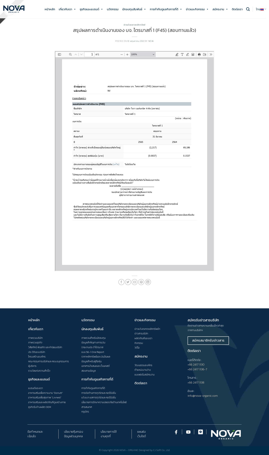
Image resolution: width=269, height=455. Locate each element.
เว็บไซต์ (141, 436)
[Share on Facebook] (121, 282)
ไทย (258, 9)
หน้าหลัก (50, 9)
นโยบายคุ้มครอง (73, 431)
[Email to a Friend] (135, 282)
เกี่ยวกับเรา (65, 9)
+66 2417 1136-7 (197, 369)
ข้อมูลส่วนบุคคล (73, 436)
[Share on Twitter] (128, 282)
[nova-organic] (14, 9)
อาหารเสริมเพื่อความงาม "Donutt (45, 393)
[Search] (248, 9)
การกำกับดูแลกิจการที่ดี (164, 9)
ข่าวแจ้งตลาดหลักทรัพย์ (134, 24)
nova (151, 41)
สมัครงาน (218, 9)
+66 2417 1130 (196, 364)
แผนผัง (141, 431)
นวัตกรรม (113, 9)
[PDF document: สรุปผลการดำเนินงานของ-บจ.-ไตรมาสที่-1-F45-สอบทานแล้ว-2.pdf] (134, 161)
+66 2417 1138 (196, 382)
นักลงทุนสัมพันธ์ (132, 9)
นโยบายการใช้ (109, 431)
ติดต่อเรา (237, 9)
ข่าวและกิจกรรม (195, 9)
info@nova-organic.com (203, 395)
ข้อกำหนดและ (35, 431)
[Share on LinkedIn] (148, 282)
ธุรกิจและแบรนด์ (89, 9)
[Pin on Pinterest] (141, 282)
